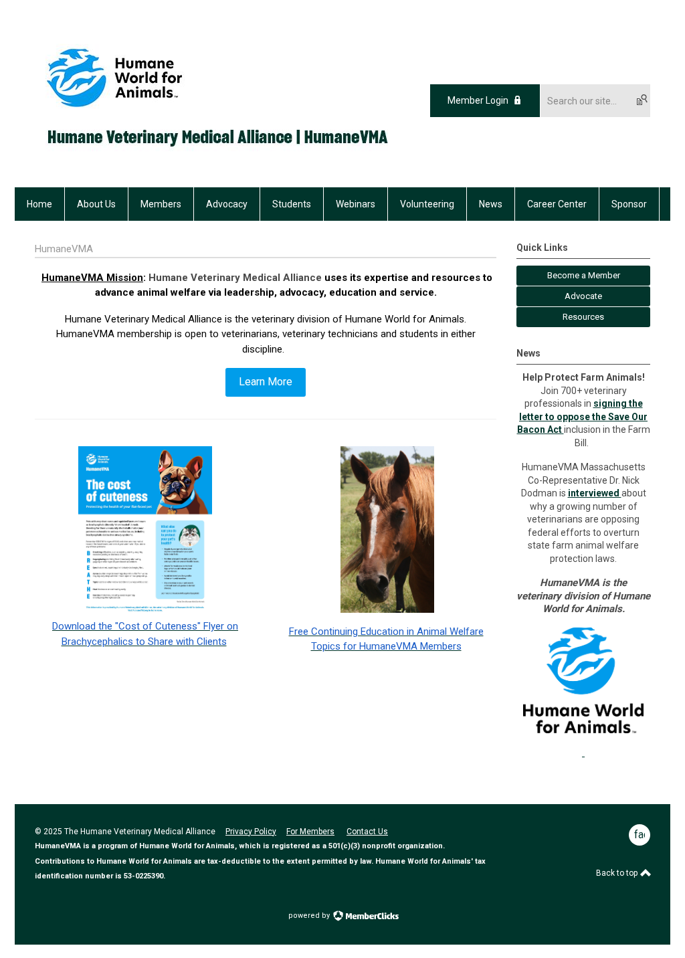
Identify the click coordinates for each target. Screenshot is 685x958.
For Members (310, 831)
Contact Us (367, 831)
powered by (310, 915)
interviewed (594, 493)
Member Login (478, 100)
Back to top (618, 873)
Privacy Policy (250, 831)
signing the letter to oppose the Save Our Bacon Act (582, 416)
